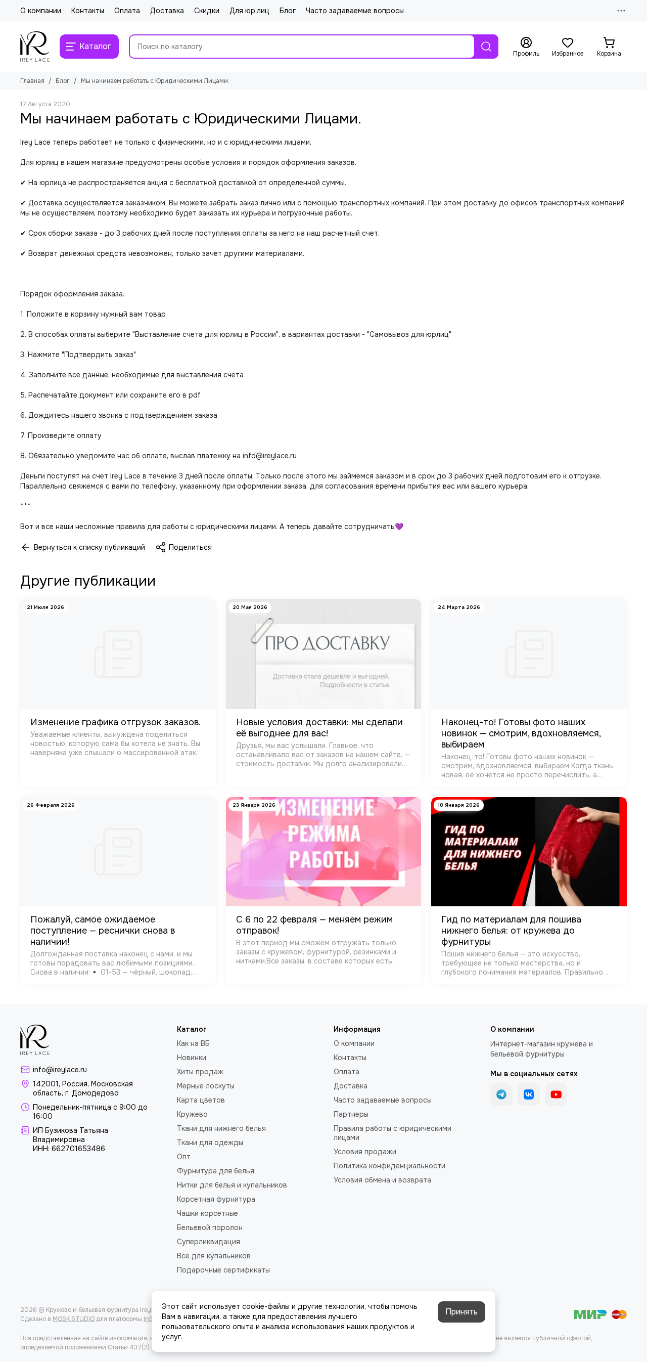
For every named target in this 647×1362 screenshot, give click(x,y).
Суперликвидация (208, 1241)
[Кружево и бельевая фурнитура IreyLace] (35, 46)
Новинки (191, 1057)
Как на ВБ (193, 1043)
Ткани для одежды (210, 1142)
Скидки (206, 10)
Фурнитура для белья (215, 1170)
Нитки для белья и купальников (232, 1185)
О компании (40, 10)
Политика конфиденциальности (389, 1165)
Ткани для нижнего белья (221, 1128)
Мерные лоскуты (206, 1085)
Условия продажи (365, 1151)
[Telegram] (501, 1094)
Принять (461, 1311)
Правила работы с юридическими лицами (392, 1133)
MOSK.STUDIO (74, 1319)
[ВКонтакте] (529, 1094)
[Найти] (486, 46)
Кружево (192, 1114)
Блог (288, 10)
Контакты (87, 10)
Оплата (127, 10)
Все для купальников (214, 1255)
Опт (184, 1156)
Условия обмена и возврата (382, 1179)
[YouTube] (556, 1094)
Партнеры (351, 1114)
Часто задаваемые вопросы (355, 10)
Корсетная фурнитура (216, 1199)
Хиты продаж (200, 1071)
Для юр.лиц (249, 10)
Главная (32, 81)
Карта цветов (201, 1100)
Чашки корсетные (207, 1213)
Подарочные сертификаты (223, 1270)
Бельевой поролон (210, 1227)
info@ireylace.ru (60, 1069)
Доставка (167, 10)
